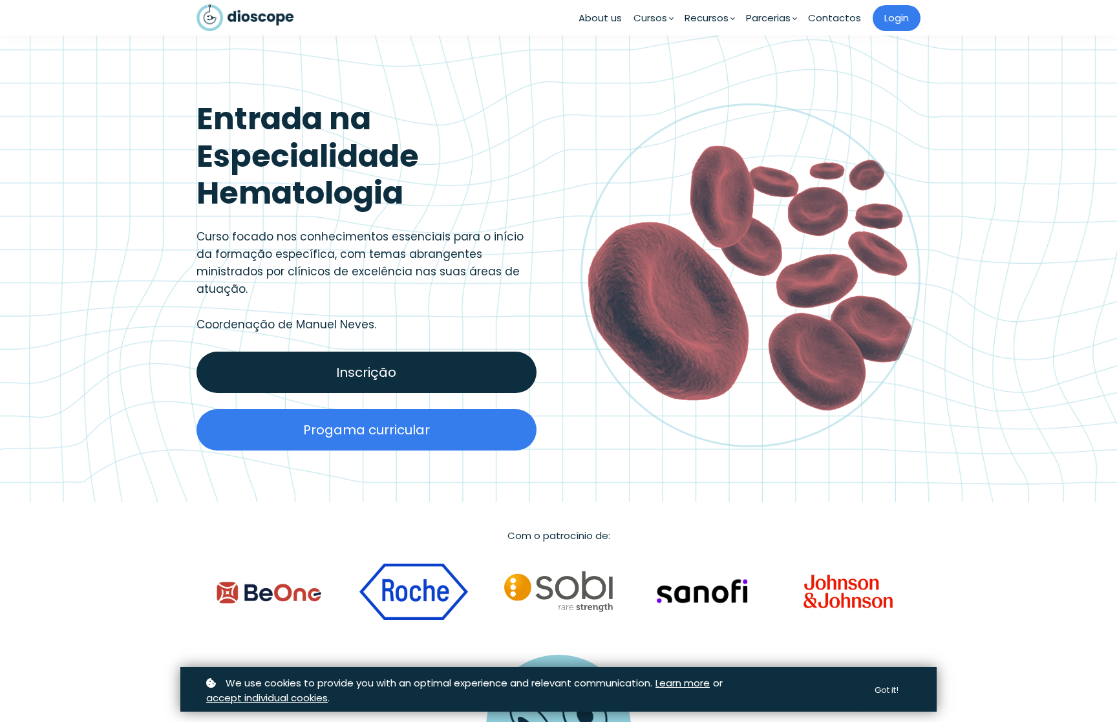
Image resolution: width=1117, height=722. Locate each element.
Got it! (887, 690)
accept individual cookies (267, 698)
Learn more (682, 683)
